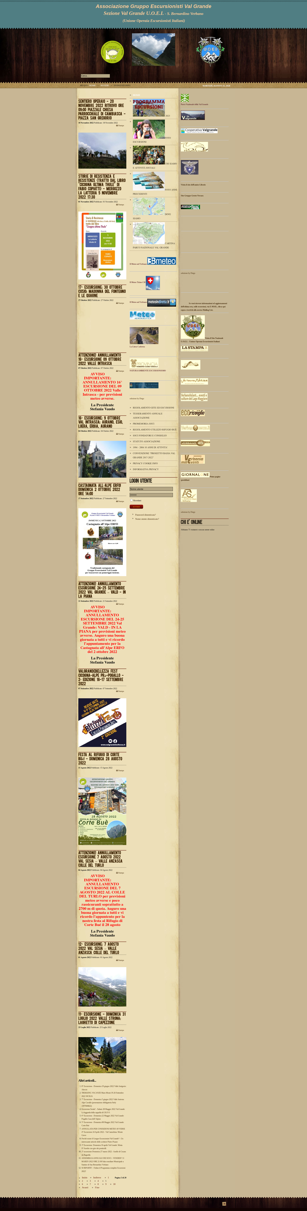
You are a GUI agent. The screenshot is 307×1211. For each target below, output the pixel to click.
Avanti (85, 1187)
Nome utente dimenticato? (147, 519)
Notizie (105, 85)
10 (114, 1184)
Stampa (121, 125)
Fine (97, 1187)
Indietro (97, 1177)
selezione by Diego (137, 398)
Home (92, 85)
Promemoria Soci (143, 423)
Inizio (84, 1177)
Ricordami (137, 500)
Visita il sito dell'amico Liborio (193, 185)
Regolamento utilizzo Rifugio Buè (155, 429)
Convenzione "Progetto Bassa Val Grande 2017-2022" (154, 455)
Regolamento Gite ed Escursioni (153, 407)
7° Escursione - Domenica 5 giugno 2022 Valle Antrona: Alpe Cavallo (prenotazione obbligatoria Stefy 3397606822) (103, 1102)
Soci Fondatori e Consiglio (150, 435)
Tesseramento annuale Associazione (147, 415)
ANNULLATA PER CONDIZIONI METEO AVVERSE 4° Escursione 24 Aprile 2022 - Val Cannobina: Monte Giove (103, 1132)
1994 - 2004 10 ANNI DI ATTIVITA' (150, 447)
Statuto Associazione (146, 441)
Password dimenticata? (145, 515)
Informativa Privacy (146, 469)
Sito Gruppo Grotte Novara (192, 196)
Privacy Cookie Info (145, 463)
